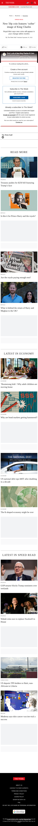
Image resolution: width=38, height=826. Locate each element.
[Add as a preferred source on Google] (19, 812)
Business (17, 15)
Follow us (25, 47)
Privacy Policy (19, 794)
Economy (25, 15)
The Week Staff (12, 37)
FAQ (19, 802)
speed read (19, 19)
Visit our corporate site (25, 819)
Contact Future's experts (19, 788)
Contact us (19, 122)
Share (5, 47)
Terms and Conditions (19, 791)
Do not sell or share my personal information (19, 805)
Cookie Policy (19, 796)
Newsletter (33, 47)
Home (11, 15)
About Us (19, 785)
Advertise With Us (19, 799)
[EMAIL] (3, 137)
